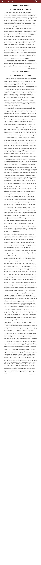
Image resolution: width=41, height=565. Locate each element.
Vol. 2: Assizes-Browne (9, 1)
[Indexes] (39, 1)
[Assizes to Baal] (34, 1)
